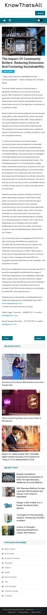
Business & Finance (12, 558)
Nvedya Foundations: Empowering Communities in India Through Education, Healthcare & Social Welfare (30, 478)
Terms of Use (36, 612)
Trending (8, 596)
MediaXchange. (39, 609)
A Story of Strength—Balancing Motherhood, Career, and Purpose (27, 530)
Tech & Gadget (10, 586)
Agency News (8, 71)
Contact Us (12, 612)
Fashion (8, 568)
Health (7, 572)
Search (41, 13)
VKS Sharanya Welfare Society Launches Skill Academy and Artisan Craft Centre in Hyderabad (31, 492)
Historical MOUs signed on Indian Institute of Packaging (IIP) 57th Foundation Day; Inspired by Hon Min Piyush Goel (40, 338)
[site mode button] (40, 20)
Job (6, 582)
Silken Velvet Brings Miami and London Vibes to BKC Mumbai (21, 419)
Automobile (9, 554)
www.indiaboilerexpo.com (12, 303)
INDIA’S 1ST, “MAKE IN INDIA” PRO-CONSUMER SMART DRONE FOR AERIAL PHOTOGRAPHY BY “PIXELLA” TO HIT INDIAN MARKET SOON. (20, 457)
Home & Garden (11, 577)
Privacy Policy (23, 612)
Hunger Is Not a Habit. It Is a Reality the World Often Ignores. (29, 505)
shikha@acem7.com (10, 316)
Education (9, 563)
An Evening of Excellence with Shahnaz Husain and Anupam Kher (23, 383)
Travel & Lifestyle (11, 591)
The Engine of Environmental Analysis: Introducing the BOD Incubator (30, 518)
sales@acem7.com (9, 324)
